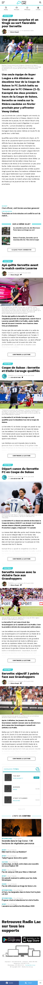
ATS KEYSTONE (16, 377)
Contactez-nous (30, 965)
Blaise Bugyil (14, 32)
